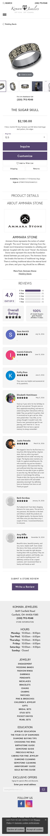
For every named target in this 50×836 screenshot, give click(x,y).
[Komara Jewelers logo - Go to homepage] (25, 9)
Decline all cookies (16, 829)
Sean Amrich (23, 331)
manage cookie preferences (27, 823)
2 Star (21, 299)
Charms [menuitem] (25, 691)
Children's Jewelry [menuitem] (25, 702)
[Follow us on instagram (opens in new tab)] (28, 803)
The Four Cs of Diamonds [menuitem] (25, 734)
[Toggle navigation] (4, 14)
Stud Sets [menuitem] (25, 712)
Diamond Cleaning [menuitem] (25, 759)
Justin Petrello (24, 440)
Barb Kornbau (23, 497)
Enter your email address (25, 784)
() (43, 291)
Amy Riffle (21, 534)
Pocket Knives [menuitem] (25, 716)
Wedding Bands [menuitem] (25, 667)
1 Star (22, 302)
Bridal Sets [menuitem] (25, 709)
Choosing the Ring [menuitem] (25, 741)
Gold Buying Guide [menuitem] (25, 769)
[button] (7, 3)
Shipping (13, 169)
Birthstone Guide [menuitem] (25, 745)
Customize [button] (25, 156)
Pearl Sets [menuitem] (25, 719)
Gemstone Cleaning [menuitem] (25, 762)
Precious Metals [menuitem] (25, 752)
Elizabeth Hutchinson (27, 394)
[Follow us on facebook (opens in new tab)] (21, 803)
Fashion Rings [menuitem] (25, 670)
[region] (25, 55)
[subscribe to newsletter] (43, 789)
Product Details (25, 195)
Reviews (25, 283)
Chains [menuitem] (25, 688)
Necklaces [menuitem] (25, 681)
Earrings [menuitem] (25, 674)
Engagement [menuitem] (25, 663)
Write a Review (24, 586)
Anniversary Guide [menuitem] (25, 766)
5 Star (21, 291)
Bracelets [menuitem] (24, 684)
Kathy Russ (22, 372)
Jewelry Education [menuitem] (25, 731)
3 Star (21, 296)
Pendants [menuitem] (25, 677)
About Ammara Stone (25, 203)
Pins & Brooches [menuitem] (25, 698)
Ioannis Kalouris (24, 351)
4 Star (21, 293)
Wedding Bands (11, 24)
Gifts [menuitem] (25, 705)
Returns (36, 169)
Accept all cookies (34, 829)
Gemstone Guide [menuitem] (25, 748)
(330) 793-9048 (25, 99)
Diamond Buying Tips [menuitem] (25, 738)
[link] (40, 3)
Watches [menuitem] (25, 695)
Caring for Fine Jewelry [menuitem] (25, 755)
